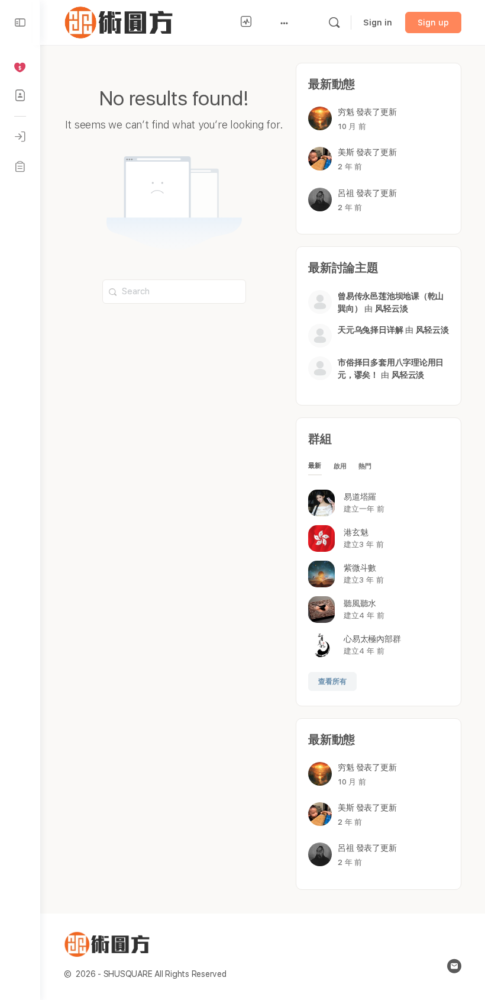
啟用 (340, 466)
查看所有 (332, 681)
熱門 (365, 466)
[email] (454, 966)
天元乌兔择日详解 (370, 330)
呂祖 (346, 193)
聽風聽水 (360, 603)
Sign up (433, 22)
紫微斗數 (360, 568)
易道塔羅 (360, 496)
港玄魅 (356, 532)
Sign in (377, 22)
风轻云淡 (391, 308)
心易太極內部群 (372, 639)
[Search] (334, 22)
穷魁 (346, 112)
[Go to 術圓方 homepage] (121, 21)
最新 (315, 466)
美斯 (346, 152)
